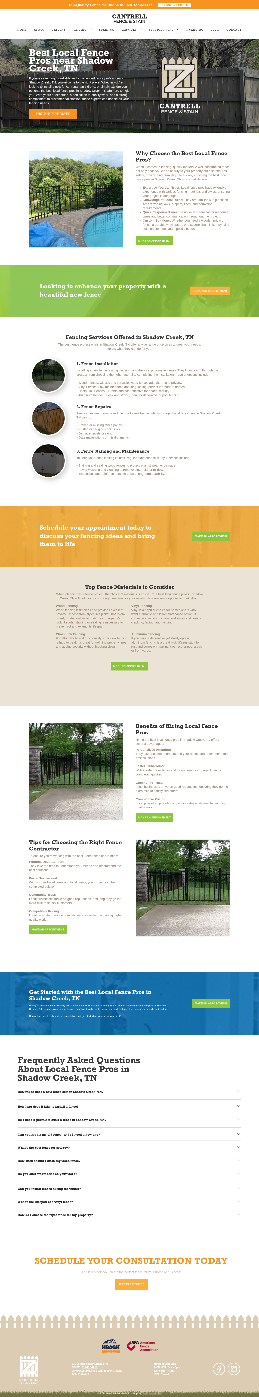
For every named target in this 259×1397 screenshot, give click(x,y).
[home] (129, 19)
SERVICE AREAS (161, 30)
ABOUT (39, 30)
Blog (215, 30)
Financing (195, 30)
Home (22, 30)
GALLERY (58, 30)
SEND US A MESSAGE (131, 1284)
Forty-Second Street (152, 1394)
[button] (82, 30)
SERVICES (129, 30)
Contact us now (37, 1016)
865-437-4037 (89, 1367)
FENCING (80, 30)
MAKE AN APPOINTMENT (154, 240)
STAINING (107, 30)
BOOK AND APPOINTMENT (210, 290)
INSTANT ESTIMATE (53, 114)
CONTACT (234, 30)
